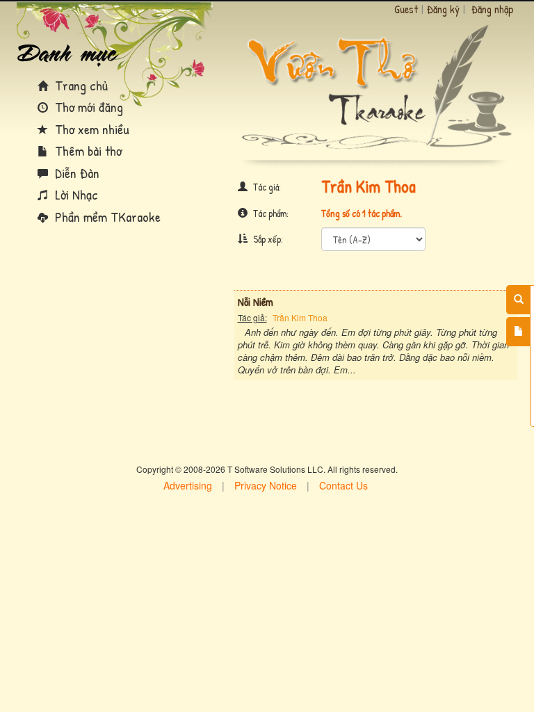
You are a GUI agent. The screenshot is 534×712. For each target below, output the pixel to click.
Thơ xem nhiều (90, 129)
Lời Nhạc (74, 194)
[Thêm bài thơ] (518, 331)
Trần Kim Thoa (300, 317)
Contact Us (343, 485)
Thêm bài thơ (86, 150)
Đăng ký (443, 9)
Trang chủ (79, 85)
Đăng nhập (492, 9)
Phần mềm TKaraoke (106, 216)
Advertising (187, 485)
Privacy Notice (265, 485)
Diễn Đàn (75, 172)
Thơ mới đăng (87, 106)
